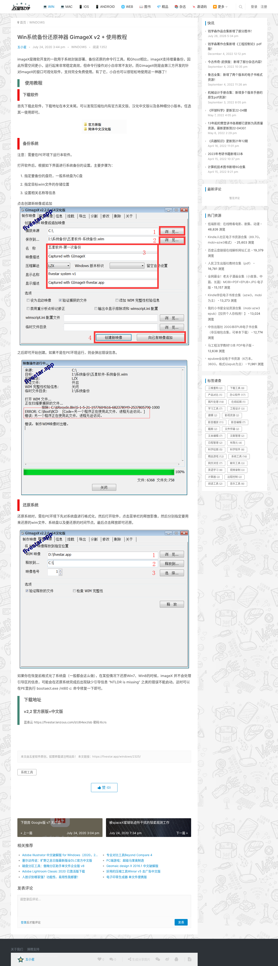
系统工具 (27, 772)
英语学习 (215, 470)
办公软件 (237, 394)
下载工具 (237, 388)
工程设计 (237, 408)
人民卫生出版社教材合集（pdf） (230, 263)
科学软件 (237, 449)
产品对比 (215, 394)
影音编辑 (238, 422)
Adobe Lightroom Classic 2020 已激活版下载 (53, 871)
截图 (212, 429)
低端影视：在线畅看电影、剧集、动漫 (234, 224)
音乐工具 (237, 483)
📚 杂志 (180, 7)
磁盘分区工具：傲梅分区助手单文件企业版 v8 (53, 866)
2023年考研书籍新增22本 (225, 154)
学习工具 (215, 408)
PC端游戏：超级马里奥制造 (125, 860)
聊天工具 (237, 463)
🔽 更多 (218, 7)
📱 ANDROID (105, 7)
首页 (23, 22)
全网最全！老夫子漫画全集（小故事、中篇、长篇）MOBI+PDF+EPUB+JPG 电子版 (235, 281)
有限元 (236, 442)
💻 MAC (66, 7)
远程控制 (234, 477)
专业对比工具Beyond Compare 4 (129, 855)
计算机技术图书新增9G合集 (226, 167)
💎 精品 (162, 7)
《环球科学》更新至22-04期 (227, 110)
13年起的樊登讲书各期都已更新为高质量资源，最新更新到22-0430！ (235, 125)
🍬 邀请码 (199, 7)
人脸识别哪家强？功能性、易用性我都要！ (51, 877)
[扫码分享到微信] (157, 959)
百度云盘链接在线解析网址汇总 (229, 250)
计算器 (214, 477)
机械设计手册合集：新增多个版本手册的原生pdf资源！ (235, 95)
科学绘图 (215, 449)
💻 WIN (48, 7)
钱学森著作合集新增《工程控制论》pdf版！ (234, 46)
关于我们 (17, 949)
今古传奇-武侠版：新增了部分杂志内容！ (236, 62)
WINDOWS (37, 22)
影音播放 (215, 422)
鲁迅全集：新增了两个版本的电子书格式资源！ (235, 77)
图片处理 (216, 401)
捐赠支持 (33, 949)
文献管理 (237, 435)
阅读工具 (215, 483)
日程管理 (215, 442)
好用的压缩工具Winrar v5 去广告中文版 (133, 871)
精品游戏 (216, 456)
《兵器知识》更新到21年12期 (228, 141)
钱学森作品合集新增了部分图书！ (230, 31)
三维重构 (215, 388)
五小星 (21, 47)
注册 (264, 7)
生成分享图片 (140, 959)
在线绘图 (238, 401)
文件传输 (232, 429)
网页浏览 (215, 463)
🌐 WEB (127, 7)
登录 (254, 7)
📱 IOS (84, 7)
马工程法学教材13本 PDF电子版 (230, 345)
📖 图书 (145, 7)
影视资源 (232, 415)
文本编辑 (215, 435)
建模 (212, 415)
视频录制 (237, 470)
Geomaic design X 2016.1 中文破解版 (132, 866)
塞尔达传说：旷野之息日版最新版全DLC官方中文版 (57, 860)
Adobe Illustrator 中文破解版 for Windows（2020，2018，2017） (60, 855)
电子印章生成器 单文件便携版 (126, 877)
